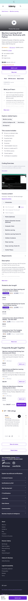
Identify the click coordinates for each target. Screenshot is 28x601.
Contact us (4, 529)
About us (4, 524)
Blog (3, 531)
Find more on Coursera (7, 536)
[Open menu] (2, 6)
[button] (14, 181)
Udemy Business (6, 561)
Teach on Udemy (5, 546)
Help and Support (6, 553)
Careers (3, 527)
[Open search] (20, 6)
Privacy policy (5, 571)
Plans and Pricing (6, 548)
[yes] (9, 436)
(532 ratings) (12, 47)
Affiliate (3, 550)
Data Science (5, 11)
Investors (4, 533)
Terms (3, 575)
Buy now (14, 72)
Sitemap (4, 573)
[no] (12, 436)
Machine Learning (14, 11)
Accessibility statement (7, 568)
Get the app (4, 544)
